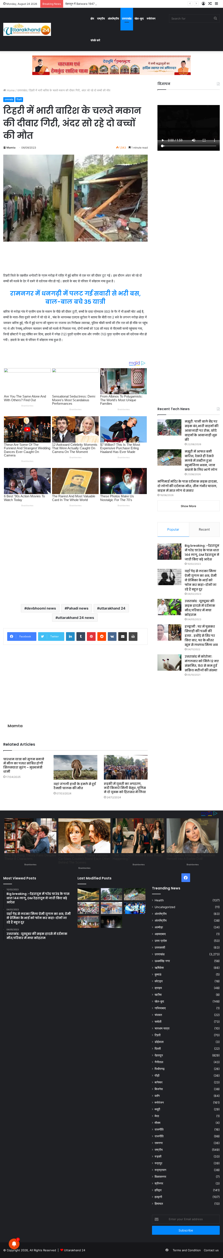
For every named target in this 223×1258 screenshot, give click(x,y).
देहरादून (159, 1055)
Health (159, 900)
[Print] (133, 636)
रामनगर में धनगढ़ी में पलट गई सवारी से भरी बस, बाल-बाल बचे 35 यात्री (75, 297)
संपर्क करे (95, 40)
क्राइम (158, 988)
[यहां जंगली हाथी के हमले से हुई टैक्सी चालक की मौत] (75, 767)
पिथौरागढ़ (160, 1069)
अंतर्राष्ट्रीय (113, 18)
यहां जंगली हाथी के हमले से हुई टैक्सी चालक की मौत (75, 786)
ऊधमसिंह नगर (162, 961)
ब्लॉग (157, 1096)
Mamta (11, 147)
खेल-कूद (139, 18)
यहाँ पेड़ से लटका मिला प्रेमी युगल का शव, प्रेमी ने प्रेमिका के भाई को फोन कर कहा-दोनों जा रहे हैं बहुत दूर (201, 580)
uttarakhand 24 (112, 608)
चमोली (158, 1021)
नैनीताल (159, 1062)
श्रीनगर (159, 1183)
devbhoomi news (41, 608)
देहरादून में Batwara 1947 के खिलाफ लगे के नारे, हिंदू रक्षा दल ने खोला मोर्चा (105, 3)
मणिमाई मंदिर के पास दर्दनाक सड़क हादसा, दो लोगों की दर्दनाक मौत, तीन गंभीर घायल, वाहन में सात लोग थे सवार (187, 486)
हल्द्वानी (158, 1197)
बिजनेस (159, 1089)
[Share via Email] (122, 636)
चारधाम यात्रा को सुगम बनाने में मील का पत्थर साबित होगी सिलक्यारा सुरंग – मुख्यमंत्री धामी (23, 765)
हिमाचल (159, 1203)
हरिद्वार (158, 1190)
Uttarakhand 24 (74, 1250)
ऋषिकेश (159, 967)
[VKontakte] (112, 636)
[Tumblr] (80, 636)
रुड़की (158, 1156)
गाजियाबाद (160, 1008)
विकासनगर (160, 1176)
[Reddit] (101, 636)
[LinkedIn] (70, 636)
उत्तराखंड (127, 18)
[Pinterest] (91, 636)
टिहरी (19, 99)
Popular (173, 529)
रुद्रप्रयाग (160, 1170)
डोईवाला (159, 1042)
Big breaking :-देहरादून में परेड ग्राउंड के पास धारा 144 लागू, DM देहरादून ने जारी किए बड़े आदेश (202, 552)
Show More (188, 506)
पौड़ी (157, 1075)
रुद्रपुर (158, 1163)
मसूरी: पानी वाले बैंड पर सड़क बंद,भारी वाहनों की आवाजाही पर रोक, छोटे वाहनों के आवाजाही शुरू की (201, 430)
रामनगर (159, 1143)
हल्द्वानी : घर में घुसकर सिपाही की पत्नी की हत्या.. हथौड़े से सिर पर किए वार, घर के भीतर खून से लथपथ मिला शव (201, 635)
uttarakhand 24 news (76, 617)
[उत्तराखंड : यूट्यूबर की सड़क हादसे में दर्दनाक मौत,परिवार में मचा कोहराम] (169, 607)
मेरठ (157, 1116)
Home (10, 90)
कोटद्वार (159, 981)
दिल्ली (158, 1048)
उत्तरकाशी (160, 947)
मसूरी (157, 1109)
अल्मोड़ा (159, 927)
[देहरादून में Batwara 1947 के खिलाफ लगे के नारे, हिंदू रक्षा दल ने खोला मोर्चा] (111, 908)
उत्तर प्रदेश (161, 940)
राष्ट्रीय (101, 18)
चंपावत (158, 1015)
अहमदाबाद (160, 934)
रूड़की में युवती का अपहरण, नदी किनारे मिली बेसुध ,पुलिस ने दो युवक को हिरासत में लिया (125, 788)
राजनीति (159, 1129)
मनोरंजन (151, 18)
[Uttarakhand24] (27, 29)
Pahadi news (77, 608)
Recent (204, 529)
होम (92, 18)
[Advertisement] (75, 257)
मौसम (157, 1122)
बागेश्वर (158, 1082)
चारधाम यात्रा (162, 1028)
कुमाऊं (158, 974)
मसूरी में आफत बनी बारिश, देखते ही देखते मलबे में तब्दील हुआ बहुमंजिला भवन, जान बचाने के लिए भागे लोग (201, 460)
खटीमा (158, 994)
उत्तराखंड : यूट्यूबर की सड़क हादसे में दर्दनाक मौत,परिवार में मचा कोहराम (200, 608)
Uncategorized (165, 907)
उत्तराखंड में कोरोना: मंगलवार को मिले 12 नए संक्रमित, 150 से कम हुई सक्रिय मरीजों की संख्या (202, 663)
